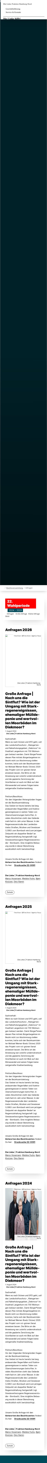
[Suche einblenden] (35, 4)
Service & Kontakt (13, 12)
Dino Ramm (19, 881)
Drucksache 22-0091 (24, 865)
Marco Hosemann (13, 878)
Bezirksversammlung (14, 588)
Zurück (10, 892)
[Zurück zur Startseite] (3, 588)
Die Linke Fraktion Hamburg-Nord (17, 4)
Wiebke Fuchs (28, 878)
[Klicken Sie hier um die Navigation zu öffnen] (43, 4)
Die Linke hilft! (12, 18)
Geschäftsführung (13, 9)
